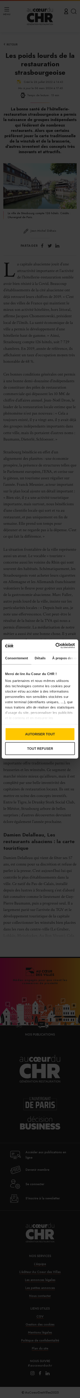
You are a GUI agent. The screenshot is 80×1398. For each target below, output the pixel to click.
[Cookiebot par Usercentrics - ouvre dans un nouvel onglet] (56, 646)
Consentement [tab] (16, 658)
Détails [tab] (40, 658)
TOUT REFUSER (40, 748)
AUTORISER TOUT (40, 734)
